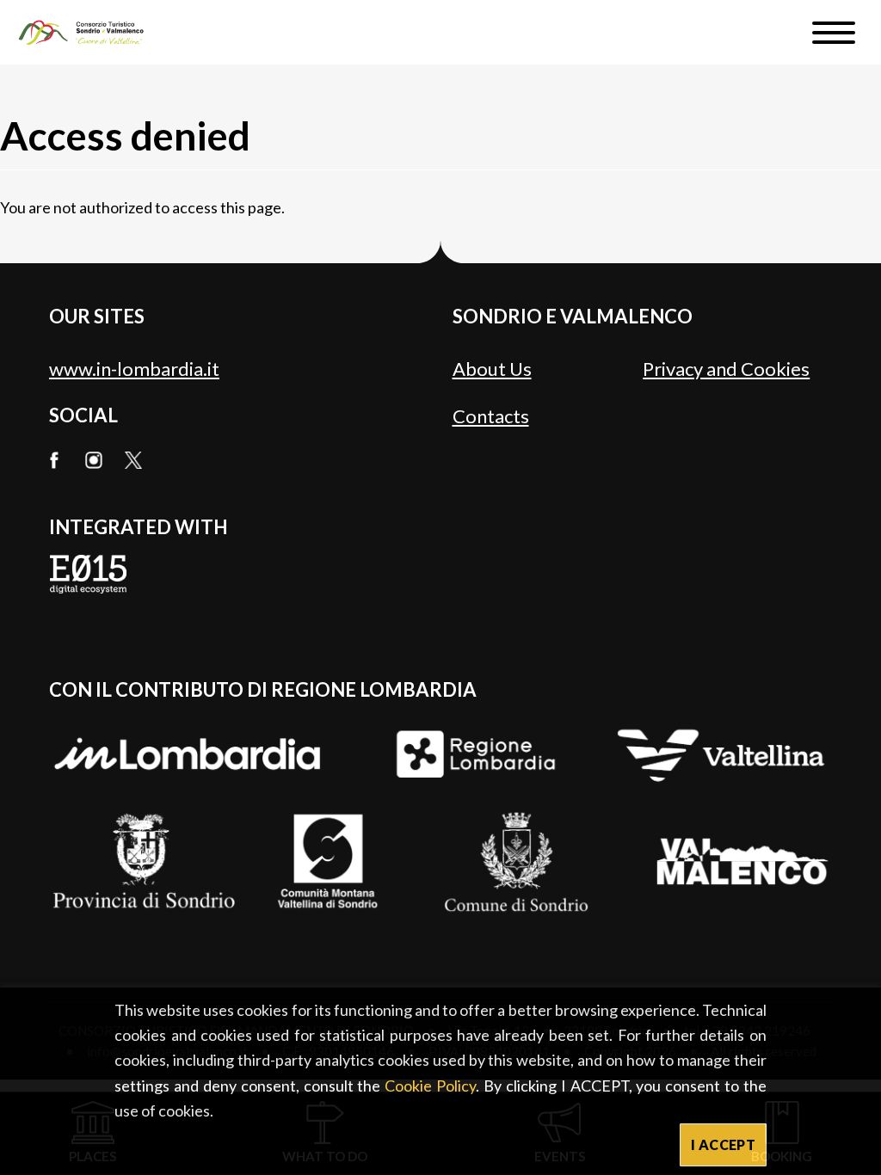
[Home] (89, 32)
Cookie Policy (430, 1085)
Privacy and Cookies (726, 368)
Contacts (491, 416)
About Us (492, 368)
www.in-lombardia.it (134, 368)
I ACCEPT (723, 1144)
